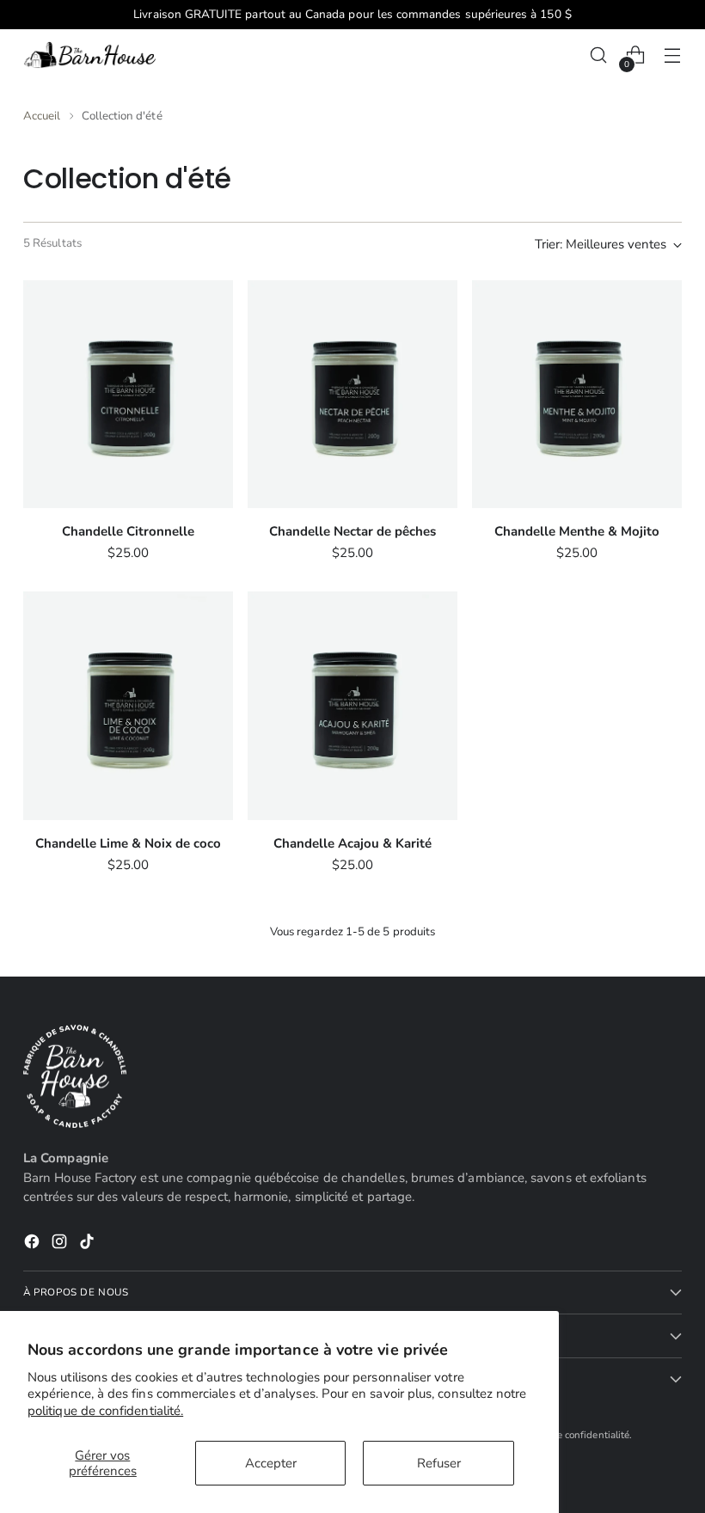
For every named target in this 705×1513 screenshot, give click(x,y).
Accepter (271, 1463)
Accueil (41, 116)
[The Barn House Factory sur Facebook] (33, 1244)
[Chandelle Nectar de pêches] (352, 394)
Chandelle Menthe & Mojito (576, 531)
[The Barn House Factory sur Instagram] (61, 1244)
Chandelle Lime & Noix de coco (128, 843)
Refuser (439, 1463)
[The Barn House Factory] (92, 55)
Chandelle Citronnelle (128, 531)
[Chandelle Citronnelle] (128, 394)
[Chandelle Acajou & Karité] (352, 705)
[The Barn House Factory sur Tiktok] (88, 1244)
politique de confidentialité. (105, 1410)
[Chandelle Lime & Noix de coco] (128, 705)
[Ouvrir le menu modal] (672, 55)
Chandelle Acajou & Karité (352, 843)
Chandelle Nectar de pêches (352, 531)
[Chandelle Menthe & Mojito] (577, 394)
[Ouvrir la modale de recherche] (598, 55)
